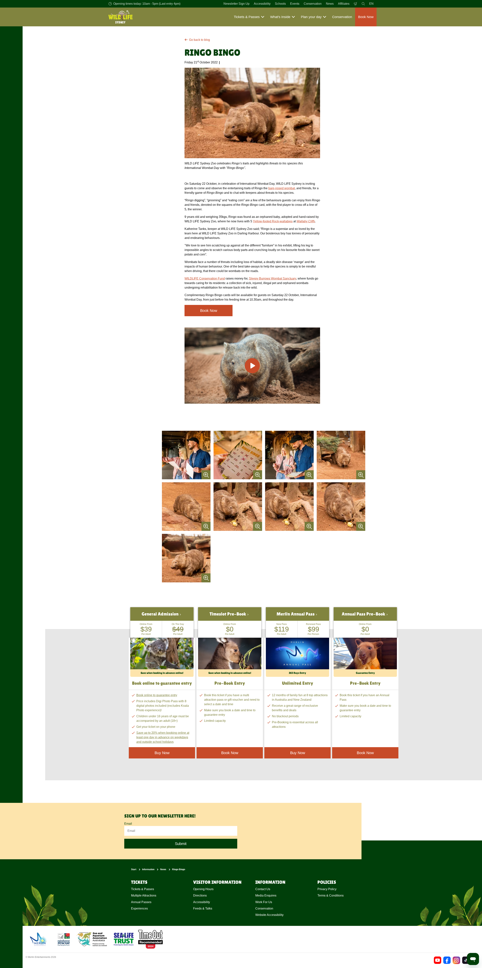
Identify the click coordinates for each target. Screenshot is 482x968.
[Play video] (252, 365)
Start (133, 869)
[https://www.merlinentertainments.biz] (39, 939)
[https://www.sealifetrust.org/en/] (123, 939)
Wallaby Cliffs (306, 221)
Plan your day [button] (311, 17)
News (330, 3)
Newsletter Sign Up (236, 3)
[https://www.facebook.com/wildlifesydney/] (447, 960)
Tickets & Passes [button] (247, 17)
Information (148, 869)
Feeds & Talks (202, 908)
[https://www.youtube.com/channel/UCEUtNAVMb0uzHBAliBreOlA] (437, 960)
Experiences (139, 908)
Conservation (313, 3)
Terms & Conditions (330, 895)
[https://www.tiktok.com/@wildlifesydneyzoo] (466, 960)
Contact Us (262, 889)
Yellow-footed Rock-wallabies (273, 221)
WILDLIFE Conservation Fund (205, 278)
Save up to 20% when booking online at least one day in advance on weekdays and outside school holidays (162, 737)
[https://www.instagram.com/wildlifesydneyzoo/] (456, 960)
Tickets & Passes (142, 889)
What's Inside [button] (280, 17)
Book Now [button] (366, 17)
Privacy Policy (326, 889)
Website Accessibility (269, 914)
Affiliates (343, 3)
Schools (280, 3)
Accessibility (262, 3)
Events (294, 3)
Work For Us (263, 902)
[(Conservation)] (63, 939)
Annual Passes (141, 902)
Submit (181, 844)
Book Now (208, 310)
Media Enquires (265, 895)
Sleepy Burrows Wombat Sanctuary (272, 278)
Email (128, 823)
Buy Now (297, 753)
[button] (162, 642)
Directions (200, 895)
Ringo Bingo (178, 869)
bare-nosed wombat (281, 188)
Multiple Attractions (143, 895)
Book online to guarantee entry (156, 695)
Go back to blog (199, 39)
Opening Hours (203, 889)
